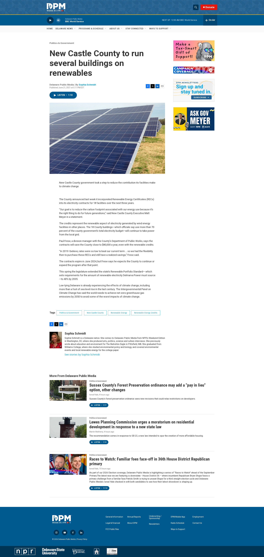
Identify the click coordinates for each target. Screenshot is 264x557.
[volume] (58, 20)
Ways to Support (158, 29)
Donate (210, 7)
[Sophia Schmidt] (56, 340)
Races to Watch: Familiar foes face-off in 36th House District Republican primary (149, 461)
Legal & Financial (113, 523)
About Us (114, 29)
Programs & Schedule (91, 29)
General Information (114, 517)
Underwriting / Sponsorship (155, 517)
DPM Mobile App (178, 517)
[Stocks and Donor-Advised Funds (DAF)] (193, 50)
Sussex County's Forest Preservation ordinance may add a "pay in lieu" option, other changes (147, 387)
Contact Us (197, 523)
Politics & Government (62, 43)
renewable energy (119, 313)
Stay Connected (134, 29)
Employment (198, 517)
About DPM (132, 523)
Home (50, 29)
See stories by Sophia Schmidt (82, 354)
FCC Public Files (112, 529)
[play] (50, 20)
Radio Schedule (177, 523)
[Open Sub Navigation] (75, 29)
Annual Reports (134, 517)
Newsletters (154, 524)
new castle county (95, 313)
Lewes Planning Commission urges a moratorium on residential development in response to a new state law (141, 424)
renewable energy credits (145, 313)
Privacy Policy (82, 539)
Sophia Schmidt (87, 84)
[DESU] (53, 551)
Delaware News (64, 29)
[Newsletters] (193, 90)
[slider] (62, 20)
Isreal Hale (93, 395)
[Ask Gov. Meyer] (193, 119)
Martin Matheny (96, 432)
